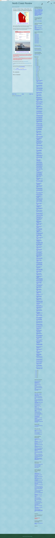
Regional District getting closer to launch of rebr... (39, 168)
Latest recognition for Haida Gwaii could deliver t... (39, 193)
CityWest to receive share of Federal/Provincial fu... (39, 262)
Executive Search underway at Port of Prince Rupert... (38, 160)
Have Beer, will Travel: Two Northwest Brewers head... (39, 176)
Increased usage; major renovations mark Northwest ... (39, 206)
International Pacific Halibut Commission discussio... (39, 125)
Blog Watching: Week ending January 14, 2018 (39, 305)
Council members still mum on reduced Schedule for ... (39, 83)
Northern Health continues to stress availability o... (39, 317)
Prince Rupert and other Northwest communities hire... (39, 315)
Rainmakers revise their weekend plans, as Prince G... (39, 148)
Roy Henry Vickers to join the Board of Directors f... (39, 258)
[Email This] (20, 68)
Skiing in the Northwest (37, 497)
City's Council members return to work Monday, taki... (39, 320)
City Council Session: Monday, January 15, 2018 (39, 290)
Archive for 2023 (37, 35)
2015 (36, 372)
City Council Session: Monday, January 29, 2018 (39, 135)
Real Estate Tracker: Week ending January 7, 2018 (39, 368)
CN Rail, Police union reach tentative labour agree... (39, 285)
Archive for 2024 (37, 34)
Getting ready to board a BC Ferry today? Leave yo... (39, 213)
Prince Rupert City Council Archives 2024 (38, 390)
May (36, 74)
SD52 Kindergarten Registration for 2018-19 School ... (39, 107)
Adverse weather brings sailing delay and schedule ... (39, 139)
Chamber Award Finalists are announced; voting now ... (39, 158)
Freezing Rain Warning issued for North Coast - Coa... (39, 310)
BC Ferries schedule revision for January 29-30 (20, 69)
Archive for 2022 (37, 36)
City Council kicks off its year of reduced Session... (39, 267)
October (37, 68)
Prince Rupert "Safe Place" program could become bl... (39, 211)
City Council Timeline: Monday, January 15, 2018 (39, 272)
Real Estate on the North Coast (38, 454)
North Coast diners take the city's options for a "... (39, 326)
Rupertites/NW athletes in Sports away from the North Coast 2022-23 (39, 511)
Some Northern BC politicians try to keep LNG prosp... (39, 241)
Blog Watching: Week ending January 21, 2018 (39, 217)
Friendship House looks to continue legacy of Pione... (39, 350)
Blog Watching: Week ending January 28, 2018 (39, 141)
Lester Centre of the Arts (38, 465)
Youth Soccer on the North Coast (39, 490)
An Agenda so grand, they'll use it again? (39, 294)
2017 (36, 370)
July (36, 72)
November (37, 67)
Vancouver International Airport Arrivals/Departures (38, 420)
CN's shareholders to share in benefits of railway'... (39, 172)
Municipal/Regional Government (38, 425)
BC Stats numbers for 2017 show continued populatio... (39, 170)
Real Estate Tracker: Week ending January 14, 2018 (39, 301)
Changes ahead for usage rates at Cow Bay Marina (39, 269)
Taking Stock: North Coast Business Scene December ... (39, 347)
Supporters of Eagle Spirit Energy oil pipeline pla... (39, 174)
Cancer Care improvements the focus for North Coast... (39, 238)
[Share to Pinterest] (23, 68)
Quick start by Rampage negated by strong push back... (39, 121)
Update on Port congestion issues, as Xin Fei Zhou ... (39, 109)
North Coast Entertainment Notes (39, 464)
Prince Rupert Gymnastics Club (38, 486)
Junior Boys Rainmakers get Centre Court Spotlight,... (39, 227)
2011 (36, 377)
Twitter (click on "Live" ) (37, 54)
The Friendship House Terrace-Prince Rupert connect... (39, 153)
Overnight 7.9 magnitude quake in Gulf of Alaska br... (39, 201)
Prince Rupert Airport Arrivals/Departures (37, 416)
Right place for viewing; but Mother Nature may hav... (39, 102)
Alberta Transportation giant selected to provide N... (39, 335)
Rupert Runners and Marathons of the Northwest (38, 507)
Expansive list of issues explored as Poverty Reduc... (39, 297)
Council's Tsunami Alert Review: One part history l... (39, 90)
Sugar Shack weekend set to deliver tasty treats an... (39, 164)
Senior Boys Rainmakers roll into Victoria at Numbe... (39, 247)
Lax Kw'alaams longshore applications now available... (39, 277)
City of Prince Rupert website (38, 396)
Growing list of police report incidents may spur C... (39, 155)
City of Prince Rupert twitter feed (39, 399)
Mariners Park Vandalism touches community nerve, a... (39, 363)
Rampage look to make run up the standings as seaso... (39, 308)
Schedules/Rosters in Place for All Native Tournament (39, 115)
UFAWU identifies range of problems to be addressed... (39, 342)
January (37, 79)
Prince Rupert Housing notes (38, 386)
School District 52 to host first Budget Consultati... (39, 123)
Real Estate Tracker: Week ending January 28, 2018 (39, 136)
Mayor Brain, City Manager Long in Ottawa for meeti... (39, 81)
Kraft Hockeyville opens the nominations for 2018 (39, 359)
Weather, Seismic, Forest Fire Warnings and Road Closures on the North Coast (39, 459)
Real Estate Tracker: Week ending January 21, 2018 (39, 215)
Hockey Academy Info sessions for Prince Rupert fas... (38, 328)
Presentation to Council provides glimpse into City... (39, 93)
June (36, 73)
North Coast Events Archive (38, 46)
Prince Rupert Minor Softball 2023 (39, 487)
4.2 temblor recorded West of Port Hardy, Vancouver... (39, 304)
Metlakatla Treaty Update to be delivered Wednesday (39, 279)
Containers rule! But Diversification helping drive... (39, 333)
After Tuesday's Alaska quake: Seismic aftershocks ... (39, 184)
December (37, 66)
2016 (36, 371)
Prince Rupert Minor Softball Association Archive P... (39, 233)
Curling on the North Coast (38, 501)
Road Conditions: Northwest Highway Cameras (38, 395)
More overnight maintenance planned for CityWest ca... (39, 313)
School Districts (36, 426)
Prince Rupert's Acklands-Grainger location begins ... (39, 345)
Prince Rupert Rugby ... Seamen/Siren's (37, 504)
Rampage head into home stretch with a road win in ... (39, 357)
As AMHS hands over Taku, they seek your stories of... (39, 191)
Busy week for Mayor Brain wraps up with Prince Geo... (39, 209)
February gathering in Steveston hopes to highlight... (38, 292)
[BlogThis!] (21, 68)
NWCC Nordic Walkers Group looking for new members (39, 338)
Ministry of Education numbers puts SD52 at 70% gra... (39, 299)
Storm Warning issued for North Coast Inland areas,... (39, 143)
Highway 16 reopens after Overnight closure (39, 97)
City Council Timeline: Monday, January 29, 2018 (39, 95)
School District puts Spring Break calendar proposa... (39, 88)
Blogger (31, 536)
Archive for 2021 (37, 37)
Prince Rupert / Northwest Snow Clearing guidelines (38, 29)
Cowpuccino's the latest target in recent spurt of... (39, 162)
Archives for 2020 (37, 38)
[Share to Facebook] (22, 68)
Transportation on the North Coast (39, 455)
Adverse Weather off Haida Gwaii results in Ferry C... (39, 199)
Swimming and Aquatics (37, 491)
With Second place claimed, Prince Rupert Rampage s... (39, 181)
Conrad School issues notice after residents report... (39, 283)
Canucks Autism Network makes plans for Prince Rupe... (39, 86)
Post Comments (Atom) (18, 95)
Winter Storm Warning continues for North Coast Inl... (39, 104)
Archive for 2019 (37, 39)
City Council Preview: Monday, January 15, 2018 (39, 287)
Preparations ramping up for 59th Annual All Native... (39, 280)
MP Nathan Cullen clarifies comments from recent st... (39, 146)
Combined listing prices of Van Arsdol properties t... (39, 111)
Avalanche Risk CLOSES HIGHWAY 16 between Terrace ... (39, 100)
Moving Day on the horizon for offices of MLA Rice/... (39, 194)
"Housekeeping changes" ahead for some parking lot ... (39, 265)
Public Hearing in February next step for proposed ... (39, 188)
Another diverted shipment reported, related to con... (39, 119)
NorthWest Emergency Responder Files (37, 382)
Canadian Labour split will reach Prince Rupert (39, 252)
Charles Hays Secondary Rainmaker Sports (38, 473)
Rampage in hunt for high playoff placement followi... (39, 256)
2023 (36, 59)
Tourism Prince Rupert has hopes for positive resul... (39, 166)
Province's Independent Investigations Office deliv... (39, 151)
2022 (36, 60)
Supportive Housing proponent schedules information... (39, 355)
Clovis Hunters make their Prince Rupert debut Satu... (39, 245)
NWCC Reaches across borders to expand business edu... (39, 331)
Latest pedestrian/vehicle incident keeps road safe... (39, 250)
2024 (36, 58)
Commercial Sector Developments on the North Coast (38, 439)
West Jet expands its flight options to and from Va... (39, 117)
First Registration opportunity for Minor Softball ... (39, 231)
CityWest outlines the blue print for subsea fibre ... (39, 254)
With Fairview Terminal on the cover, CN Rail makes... (39, 204)
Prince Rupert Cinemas (37, 466)
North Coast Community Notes (38, 451)
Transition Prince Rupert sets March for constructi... (39, 352)
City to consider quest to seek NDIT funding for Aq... (39, 130)
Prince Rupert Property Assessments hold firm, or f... (39, 366)
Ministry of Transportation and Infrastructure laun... (39, 229)
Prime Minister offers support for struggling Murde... (39, 236)
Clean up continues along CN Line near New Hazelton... (39, 219)
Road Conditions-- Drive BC (38, 393)
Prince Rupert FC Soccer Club (38, 502)
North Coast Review (22, 3)
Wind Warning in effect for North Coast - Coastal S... (39, 324)
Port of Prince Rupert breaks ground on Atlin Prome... (39, 274)
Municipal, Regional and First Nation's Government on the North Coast (38, 450)
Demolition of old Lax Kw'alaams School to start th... (39, 260)
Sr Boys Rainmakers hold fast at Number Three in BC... (39, 322)
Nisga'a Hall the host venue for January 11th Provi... (39, 361)
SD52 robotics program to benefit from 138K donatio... (39, 224)
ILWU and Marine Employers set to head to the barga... (39, 179)
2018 (36, 65)
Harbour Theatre (37, 467)
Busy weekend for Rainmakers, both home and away (39, 197)
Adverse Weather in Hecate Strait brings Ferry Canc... (39, 242)
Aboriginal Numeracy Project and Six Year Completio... (39, 222)
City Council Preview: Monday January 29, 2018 (39, 132)
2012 (36, 376)
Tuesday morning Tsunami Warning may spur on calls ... (39, 186)
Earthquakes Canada (37, 411)
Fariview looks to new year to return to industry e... (39, 340)
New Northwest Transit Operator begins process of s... (39, 113)
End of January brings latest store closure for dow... (39, 127)
